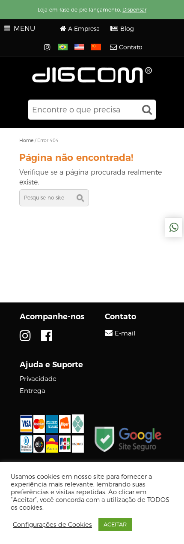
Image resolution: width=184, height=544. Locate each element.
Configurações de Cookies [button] (52, 525)
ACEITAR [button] (115, 524)
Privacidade (38, 379)
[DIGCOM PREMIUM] (92, 75)
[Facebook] (46, 336)
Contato (130, 47)
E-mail (125, 333)
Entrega (32, 391)
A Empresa (84, 29)
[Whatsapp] (173, 227)
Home (26, 140)
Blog (127, 29)
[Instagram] (48, 47)
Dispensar (134, 9)
